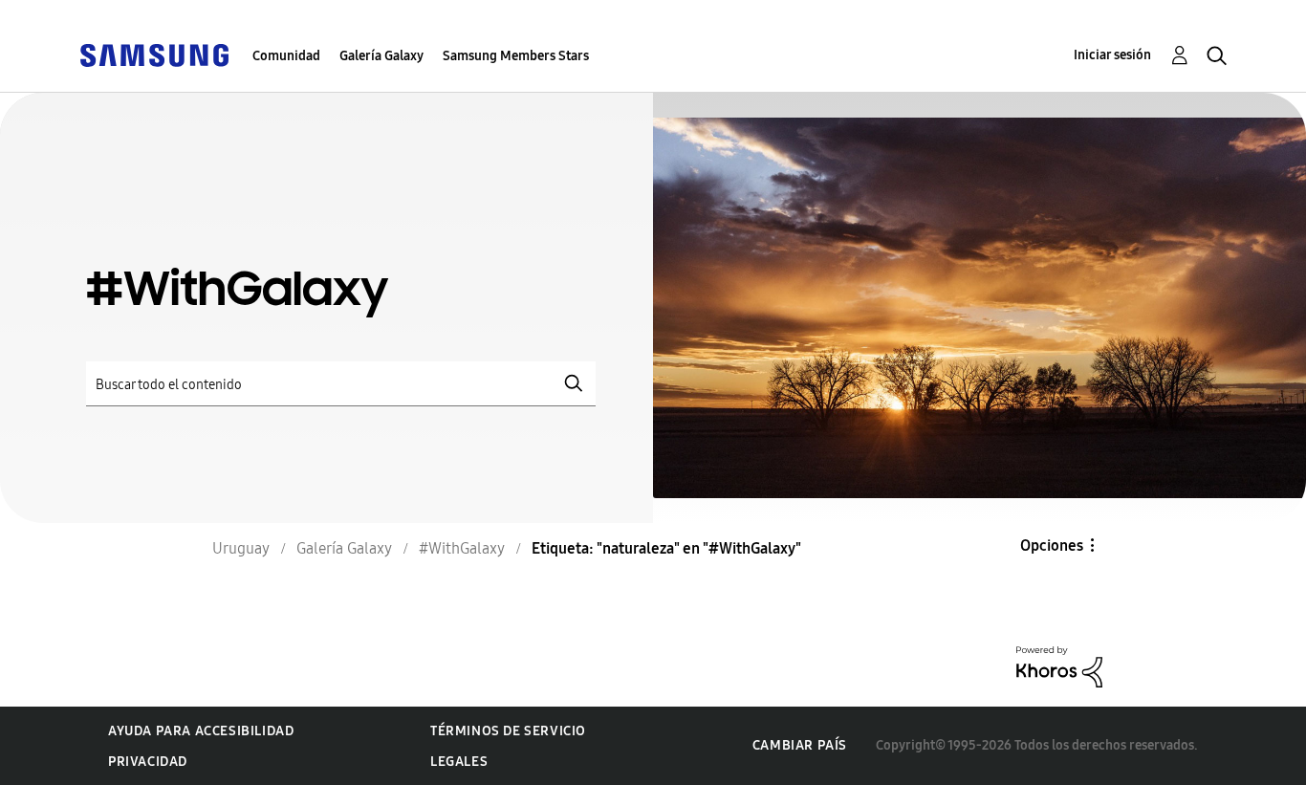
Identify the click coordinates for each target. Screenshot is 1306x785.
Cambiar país (799, 745)
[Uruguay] (154, 54)
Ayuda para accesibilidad (201, 731)
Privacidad (147, 761)
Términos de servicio (508, 731)
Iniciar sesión (1112, 55)
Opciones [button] (1051, 545)
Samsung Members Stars (516, 56)
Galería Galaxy (381, 56)
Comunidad (286, 56)
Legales (459, 761)
